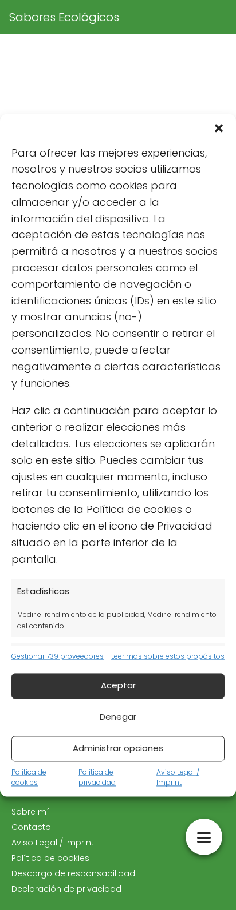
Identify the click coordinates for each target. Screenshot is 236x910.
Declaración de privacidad (66, 889)
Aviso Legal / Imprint (177, 777)
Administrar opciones (118, 749)
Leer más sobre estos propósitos (168, 656)
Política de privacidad (97, 777)
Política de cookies (28, 777)
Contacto (31, 827)
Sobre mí (30, 811)
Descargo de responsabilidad (73, 873)
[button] (219, 128)
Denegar (118, 717)
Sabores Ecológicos (64, 17)
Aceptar (118, 686)
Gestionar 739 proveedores (57, 656)
